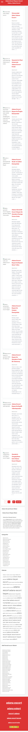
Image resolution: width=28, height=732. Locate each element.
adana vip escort (13, 628)
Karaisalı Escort (6, 550)
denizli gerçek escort (6, 687)
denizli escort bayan (6, 650)
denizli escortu (5, 659)
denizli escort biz (5, 691)
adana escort (14, 702)
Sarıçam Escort (6, 558)
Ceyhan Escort (6, 544)
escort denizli (5, 652)
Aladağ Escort (5, 543)
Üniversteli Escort (6, 562)
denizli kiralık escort (6, 668)
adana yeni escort (9, 630)
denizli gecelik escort (6, 665)
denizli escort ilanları (6, 661)
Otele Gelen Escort (6, 554)
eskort (15, 639)
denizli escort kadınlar (6, 664)
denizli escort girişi (6, 679)
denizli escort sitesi (6, 670)
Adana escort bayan (16, 523)
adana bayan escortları (13, 582)
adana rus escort (14, 626)
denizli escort (5, 653)
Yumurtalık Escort (6, 564)
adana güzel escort (15, 615)
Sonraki (19, 501)
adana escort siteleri (16, 603)
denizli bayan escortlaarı (7, 676)
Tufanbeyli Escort (6, 561)
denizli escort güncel (6, 680)
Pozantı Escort (6, 555)
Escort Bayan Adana (7, 548)
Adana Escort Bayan (7, 539)
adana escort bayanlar (15, 594)
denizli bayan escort (6, 651)
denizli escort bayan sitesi (7, 690)
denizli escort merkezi (6, 677)
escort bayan (16, 637)
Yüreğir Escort (5, 565)
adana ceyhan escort (8, 587)
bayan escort (11, 634)
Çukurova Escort (6, 546)
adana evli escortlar (13, 613)
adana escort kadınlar (14, 595)
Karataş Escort (6, 551)
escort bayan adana (8, 639)
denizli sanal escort (6, 662)
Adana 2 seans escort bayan (9, 574)
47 (13, 501)
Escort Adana (5, 547)
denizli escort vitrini (6, 688)
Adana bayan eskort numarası (15, 584)
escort (18, 634)
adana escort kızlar (12, 598)
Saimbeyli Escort (6, 557)
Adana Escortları (6, 540)
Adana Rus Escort (6, 542)
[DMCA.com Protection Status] (14, 727)
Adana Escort (14, 20)
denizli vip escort (5, 673)
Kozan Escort (5, 553)
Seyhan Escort (6, 560)
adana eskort (11, 611)
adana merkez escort (11, 624)
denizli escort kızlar (6, 663)
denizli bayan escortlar (6, 674)
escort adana (7, 637)
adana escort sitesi (9, 605)
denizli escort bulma (6, 682)
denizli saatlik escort (6, 667)
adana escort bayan (14, 718)
